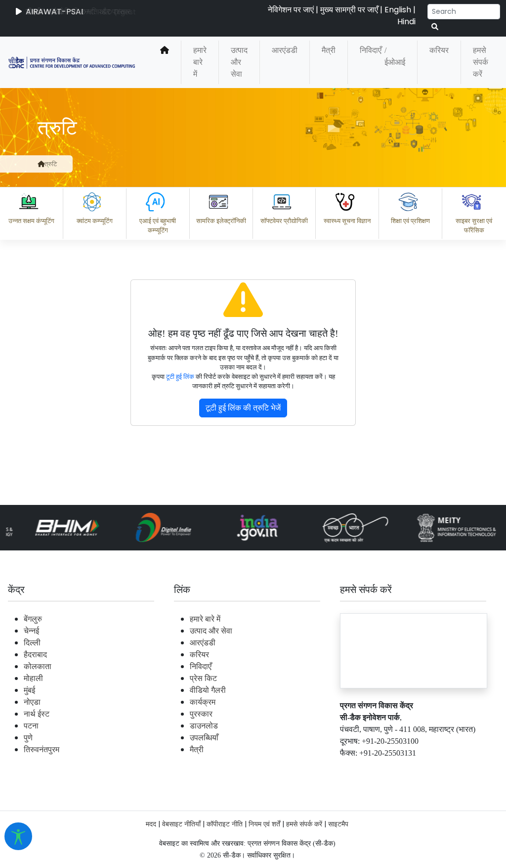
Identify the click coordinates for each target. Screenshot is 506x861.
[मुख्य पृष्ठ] (164, 62)
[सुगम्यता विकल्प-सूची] (18, 836)
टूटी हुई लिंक (180, 376)
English (397, 9)
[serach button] (435, 27)
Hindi (406, 21)
